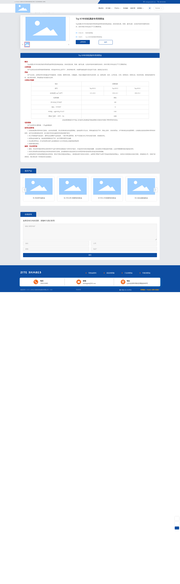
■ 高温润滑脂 (109, 273)
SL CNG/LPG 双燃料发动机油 (73, 198)
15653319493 (44, 283)
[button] (24, 190)
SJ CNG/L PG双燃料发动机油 (107, 198)
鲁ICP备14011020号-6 (125, 290)
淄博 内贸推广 (156, 290)
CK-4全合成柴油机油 (141, 198)
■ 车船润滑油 (145, 273)
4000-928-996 (162, 1)
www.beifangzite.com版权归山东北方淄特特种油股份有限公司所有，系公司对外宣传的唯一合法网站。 (30, 1)
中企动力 (149, 290)
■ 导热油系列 (91, 273)
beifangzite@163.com (150, 1)
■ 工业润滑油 (127, 273)
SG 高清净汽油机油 (39, 198)
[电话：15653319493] (177, 519)
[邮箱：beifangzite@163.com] (177, 523)
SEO (51, 290)
